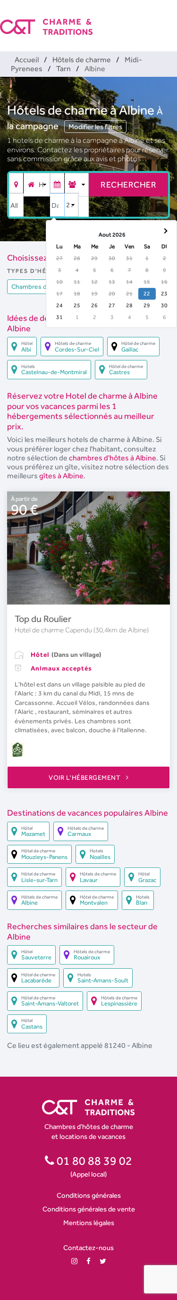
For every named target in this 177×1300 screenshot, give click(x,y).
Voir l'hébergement (85, 777)
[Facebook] (88, 1261)
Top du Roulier (43, 618)
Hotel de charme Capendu (54, 630)
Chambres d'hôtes (38, 286)
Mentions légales (88, 1222)
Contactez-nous (88, 1247)
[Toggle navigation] (171, 18)
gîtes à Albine (61, 475)
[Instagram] (74, 1261)
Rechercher (128, 184)
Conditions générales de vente (88, 1209)
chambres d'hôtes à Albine (112, 457)
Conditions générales (89, 1195)
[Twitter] (103, 1261)
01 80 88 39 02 (93, 1160)
